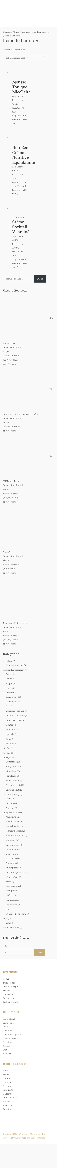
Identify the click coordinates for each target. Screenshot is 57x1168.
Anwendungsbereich (13, 669)
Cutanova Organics (15, 715)
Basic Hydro (11, 701)
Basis (8, 798)
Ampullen (11, 863)
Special (9, 734)
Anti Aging (11, 816)
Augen (9, 674)
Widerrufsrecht (10, 1002)
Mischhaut (11, 771)
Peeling (9, 895)
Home (6, 978)
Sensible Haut (12, 780)
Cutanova (7, 1030)
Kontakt (7, 990)
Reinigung (11, 900)
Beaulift (6, 1074)
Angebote (7, 661)
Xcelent (10, 743)
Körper (9, 683)
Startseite (7, 32)
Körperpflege (12, 877)
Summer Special (11, 927)
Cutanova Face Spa (15, 710)
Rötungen (10, 840)
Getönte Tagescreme (16, 872)
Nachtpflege (11, 890)
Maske (9, 881)
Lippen (9, 688)
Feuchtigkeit (12, 821)
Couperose (11, 761)
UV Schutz (11, 849)
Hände (9, 678)
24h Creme (11, 858)
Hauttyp (6, 757)
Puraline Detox (10, 1097)
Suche (40, 278)
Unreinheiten (12, 845)
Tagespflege (11, 904)
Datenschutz (9, 998)
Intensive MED (13, 720)
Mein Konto (9, 982)
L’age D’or (7, 1093)
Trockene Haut (13, 785)
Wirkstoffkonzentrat (16, 913)
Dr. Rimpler (8, 692)
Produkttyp (8, 854)
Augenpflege (12, 867)
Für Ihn (6, 748)
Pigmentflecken (14, 830)
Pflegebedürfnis (11, 812)
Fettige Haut (11, 766)
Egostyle (7, 1082)
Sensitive (10, 729)
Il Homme (8, 1086)
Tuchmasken (12, 886)
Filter (39, 952)
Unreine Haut (12, 789)
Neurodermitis (13, 826)
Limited (9, 724)
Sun (8, 739)
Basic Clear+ (12, 697)
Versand (12, 364)
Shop (16, 32)
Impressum (9, 994)
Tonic (8, 909)
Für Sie (6, 753)
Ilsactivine (8, 1089)
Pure (5, 918)
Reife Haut (11, 775)
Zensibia (10, 808)
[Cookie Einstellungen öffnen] (23, 1166)
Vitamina (10, 803)
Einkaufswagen (11, 986)
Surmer (7, 1101)
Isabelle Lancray (11, 794)
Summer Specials (15, 665)
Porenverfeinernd (15, 835)
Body (8, 706)
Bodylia (6, 1078)
